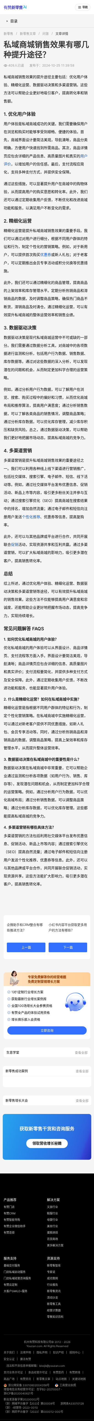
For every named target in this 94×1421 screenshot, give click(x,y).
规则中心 (74, 1352)
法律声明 (25, 1352)
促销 (14, 544)
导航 (85, 7)
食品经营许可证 (37, 1372)
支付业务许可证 (13, 1372)
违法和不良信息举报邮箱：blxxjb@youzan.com (35, 1365)
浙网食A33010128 (72, 1403)
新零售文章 (28, 33)
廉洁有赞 (25, 1359)
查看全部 (81, 1052)
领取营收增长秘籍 (47, 1143)
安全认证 (9, 1359)
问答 (45, 33)
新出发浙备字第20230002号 (21, 1399)
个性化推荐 (31, 517)
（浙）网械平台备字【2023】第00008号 (29, 1403)
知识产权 (58, 1352)
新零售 (8, 33)
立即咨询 (47, 1030)
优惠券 (45, 254)
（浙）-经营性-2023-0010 (21, 1407)
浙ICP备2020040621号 (18, 1393)
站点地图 (61, 1379)
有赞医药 (58, 1372)
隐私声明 (42, 1352)
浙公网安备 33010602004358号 (29, 1385)
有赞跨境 (74, 1372)
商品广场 (9, 1379)
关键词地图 (79, 1379)
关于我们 (9, 1352)
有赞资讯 (25, 1379)
